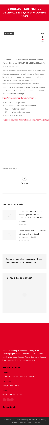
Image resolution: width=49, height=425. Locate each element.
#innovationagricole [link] (27, 120)
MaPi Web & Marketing (38, 420)
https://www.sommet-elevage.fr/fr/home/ (19, 98)
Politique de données (18, 422)
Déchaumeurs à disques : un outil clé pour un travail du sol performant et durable (32, 234)
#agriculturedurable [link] (10, 120)
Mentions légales (34, 422)
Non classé (9, 33)
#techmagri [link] (40, 120)
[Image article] (9, 215)
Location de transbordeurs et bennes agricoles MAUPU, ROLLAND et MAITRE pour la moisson (31, 216)
